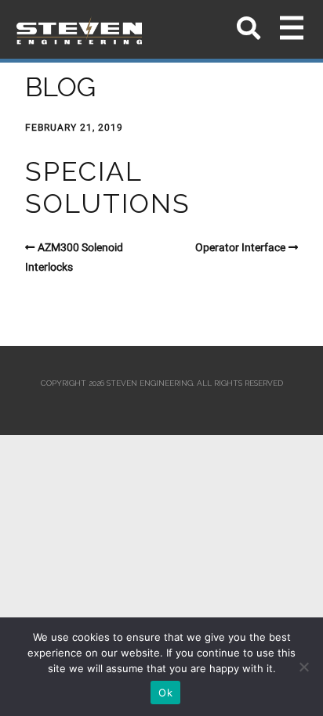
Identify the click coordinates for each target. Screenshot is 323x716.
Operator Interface (240, 247)
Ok (165, 692)
